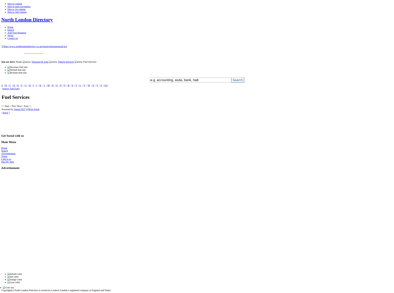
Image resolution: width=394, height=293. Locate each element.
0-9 (106, 85)
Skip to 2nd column (16, 12)
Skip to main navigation (18, 6)
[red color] (12, 276)
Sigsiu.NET (20, 109)
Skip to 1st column (16, 9)
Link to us (6, 159)
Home (4, 148)
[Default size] (16, 70)
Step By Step (7, 162)
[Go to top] (8, 287)
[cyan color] (13, 282)
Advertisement (8, 153)
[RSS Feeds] (32, 109)
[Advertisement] (57, 124)
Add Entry (15, 88)
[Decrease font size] (17, 67)
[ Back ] (6, 112)
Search (5, 88)
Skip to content (14, 3)
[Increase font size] (17, 72)
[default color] (14, 274)
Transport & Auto (39, 62)
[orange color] (14, 279)
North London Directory (27, 19)
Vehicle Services (66, 62)
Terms (4, 156)
